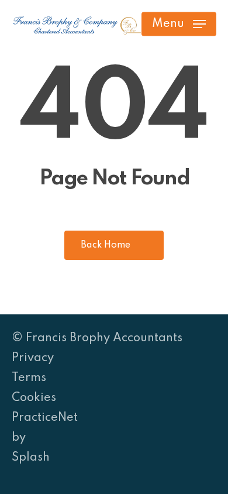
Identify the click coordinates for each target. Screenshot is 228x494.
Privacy (33, 358)
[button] (178, 24)
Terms (29, 378)
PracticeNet (45, 418)
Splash (31, 458)
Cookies (34, 398)
